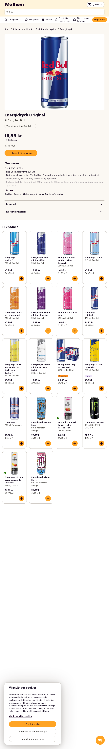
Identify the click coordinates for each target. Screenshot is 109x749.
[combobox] (56, 12)
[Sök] (7, 12)
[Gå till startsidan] (14, 4)
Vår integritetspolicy (20, 716)
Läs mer (9, 190)
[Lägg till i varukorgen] (21, 278)
